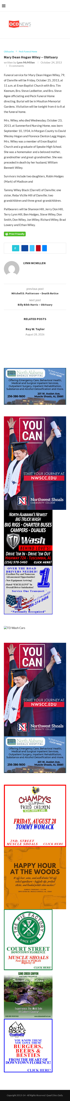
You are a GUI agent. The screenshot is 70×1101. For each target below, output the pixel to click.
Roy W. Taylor (35, 329)
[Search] (66, 5)
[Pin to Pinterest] (38, 248)
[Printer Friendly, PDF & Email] (15, 233)
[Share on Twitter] (32, 248)
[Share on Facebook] (24, 248)
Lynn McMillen (26, 62)
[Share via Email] (44, 248)
